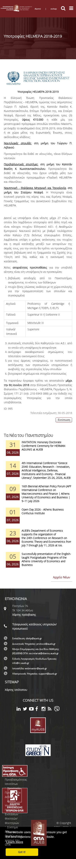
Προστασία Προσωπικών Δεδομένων (13, 792)
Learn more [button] (14, 842)
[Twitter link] (26, 709)
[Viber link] (57, 710)
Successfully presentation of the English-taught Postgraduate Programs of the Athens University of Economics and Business (46, 559)
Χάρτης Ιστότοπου (16, 690)
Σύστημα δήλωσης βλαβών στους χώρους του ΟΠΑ (14, 835)
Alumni (38, 8)
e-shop (54, 8)
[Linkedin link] (20, 709)
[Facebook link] (38, 709)
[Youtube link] (32, 709)
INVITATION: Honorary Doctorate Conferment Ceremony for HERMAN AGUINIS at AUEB (43, 445)
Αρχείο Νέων (61, 577)
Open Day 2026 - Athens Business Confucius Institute (43, 511)
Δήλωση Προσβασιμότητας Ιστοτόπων (16, 779)
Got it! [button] (22, 852)
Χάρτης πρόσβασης (24, 614)
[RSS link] (51, 709)
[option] (38, 450)
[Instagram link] (45, 709)
